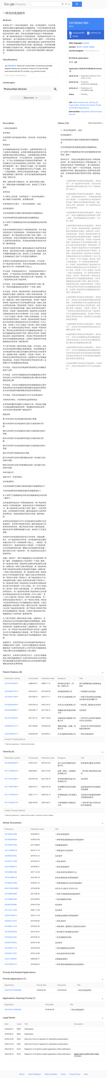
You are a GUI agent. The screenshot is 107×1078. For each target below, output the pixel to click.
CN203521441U (11, 921)
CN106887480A (11, 894)
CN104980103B (11, 872)
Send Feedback (34, 1074)
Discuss (72, 114)
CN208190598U (11, 905)
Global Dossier (96, 112)
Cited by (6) (93, 102)
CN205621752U (11, 953)
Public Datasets (51, 1074)
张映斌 (91, 47)
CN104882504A (11, 899)
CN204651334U (11, 937)
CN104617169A (11, 861)
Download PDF (78, 33)
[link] (31, 68)
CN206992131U (11, 726)
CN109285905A (11, 763)
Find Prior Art (95, 33)
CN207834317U (11, 964)
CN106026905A (11, 705)
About (21, 1074)
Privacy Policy (75, 1074)
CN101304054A (11, 683)
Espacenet (85, 112)
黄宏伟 (79, 47)
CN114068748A (11, 787)
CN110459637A (11, 850)
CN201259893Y (11, 959)
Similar (75, 36)
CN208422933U (11, 856)
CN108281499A (11, 883)
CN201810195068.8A (13, 990)
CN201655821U (11, 915)
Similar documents (87, 105)
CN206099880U (11, 710)
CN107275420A (11, 718)
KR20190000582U (12, 888)
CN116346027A (11, 802)
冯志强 (85, 47)
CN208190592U (11, 942)
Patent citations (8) (80, 102)
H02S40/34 (12, 66)
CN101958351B (11, 877)
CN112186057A (11, 771)
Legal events (74, 105)
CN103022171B (11, 948)
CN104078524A (11, 932)
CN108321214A (11, 926)
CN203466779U (11, 691)
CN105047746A (11, 697)
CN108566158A (11, 834)
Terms (63, 1074)
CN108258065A (11, 839)
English (86, 43)
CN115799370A (11, 795)
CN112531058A (11, 779)
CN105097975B (11, 845)
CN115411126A (11, 910)
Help (86, 1074)
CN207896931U (11, 734)
